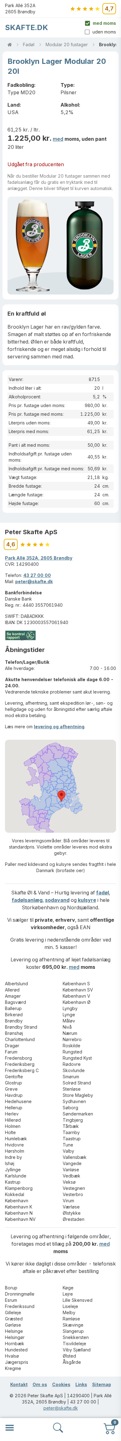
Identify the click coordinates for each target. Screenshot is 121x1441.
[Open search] (58, 1427)
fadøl (102, 892)
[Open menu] (9, 1427)
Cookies (61, 1384)
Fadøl (28, 44)
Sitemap (101, 1384)
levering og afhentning (59, 726)
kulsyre (87, 900)
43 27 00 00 (37, 575)
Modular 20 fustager (67, 44)
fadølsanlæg (27, 900)
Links (81, 1384)
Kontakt (19, 1384)
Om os (40, 1384)
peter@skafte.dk (34, 581)
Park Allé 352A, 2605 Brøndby (38, 558)
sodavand (57, 900)
